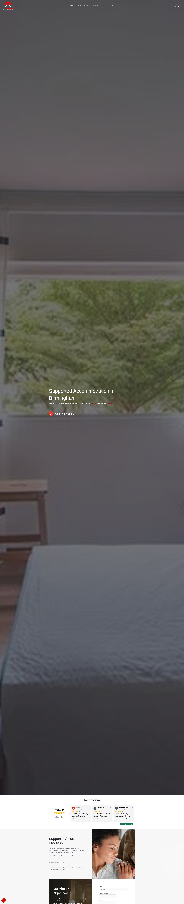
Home (71, 5)
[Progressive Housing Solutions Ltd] (8, 5)
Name (101, 886)
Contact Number (103, 893)
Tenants (78, 5)
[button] (134, 814)
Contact (112, 5)
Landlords (96, 5)
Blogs (104, 5)
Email (101, 900)
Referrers (87, 5)
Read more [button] (74, 820)
